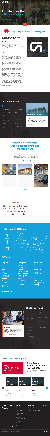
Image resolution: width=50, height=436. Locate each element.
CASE (29, 409)
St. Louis (21, 285)
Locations (42, 1)
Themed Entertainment (20, 418)
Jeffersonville (7, 291)
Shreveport (22, 276)
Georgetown (39, 282)
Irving (36, 285)
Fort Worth (38, 280)
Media (38, 1)
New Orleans (23, 273)
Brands (34, 1)
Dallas (36, 278)
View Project (9, 172)
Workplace (18, 422)
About (14, 1)
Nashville (38, 274)
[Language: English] (47, 1)
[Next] (47, 388)
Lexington (22, 263)
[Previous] (3, 388)
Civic (17, 407)
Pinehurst (38, 265)
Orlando (5, 280)
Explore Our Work (6, 18)
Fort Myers (6, 274)
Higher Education (19, 411)
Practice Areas (23, 1)
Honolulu (5, 287)
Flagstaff (5, 263)
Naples (4, 278)
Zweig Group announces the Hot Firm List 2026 (36, 365)
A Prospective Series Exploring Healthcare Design (11, 389)
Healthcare (18, 409)
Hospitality (18, 417)
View (31, 373)
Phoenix (5, 265)
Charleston (38, 269)
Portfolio (29, 1)
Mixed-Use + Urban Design (21, 424)
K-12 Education (19, 410)
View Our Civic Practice (32, 124)
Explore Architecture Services (10, 334)
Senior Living (18, 415)
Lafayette (21, 269)
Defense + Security (19, 413)
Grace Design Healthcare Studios (34, 410)
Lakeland (5, 276)
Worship (17, 425)
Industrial (18, 421)
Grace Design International (33, 407)
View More (25, 189)
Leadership (12, 409)
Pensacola (5, 282)
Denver (4, 269)
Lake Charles (23, 271)
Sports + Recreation (19, 420)
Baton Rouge (23, 267)
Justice (17, 414)
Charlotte (38, 263)
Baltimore (22, 280)
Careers (11, 407)
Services (18, 1)
